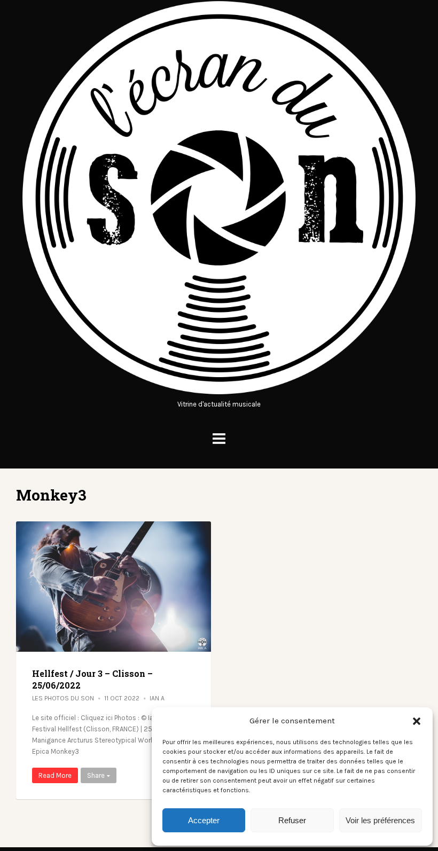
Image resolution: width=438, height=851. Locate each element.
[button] (416, 721)
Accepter (204, 820)
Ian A (157, 698)
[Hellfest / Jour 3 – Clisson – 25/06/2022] (113, 586)
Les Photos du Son (63, 698)
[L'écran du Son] (219, 393)
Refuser (292, 820)
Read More (55, 775)
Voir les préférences (380, 820)
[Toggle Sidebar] (219, 439)
